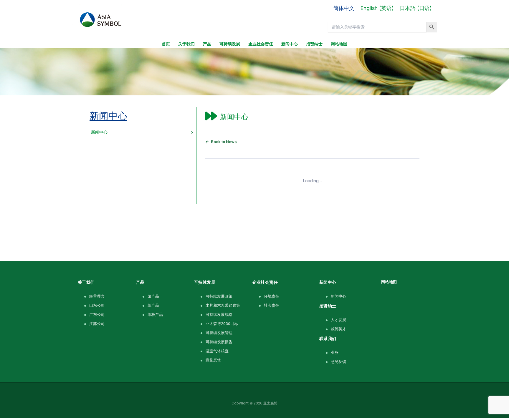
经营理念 (97, 296)
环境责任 (271, 296)
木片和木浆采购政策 (223, 305)
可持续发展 (229, 44)
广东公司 (97, 314)
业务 (334, 352)
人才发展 (338, 319)
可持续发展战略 (219, 314)
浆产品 (153, 296)
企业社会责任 (260, 44)
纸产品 (153, 305)
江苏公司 (97, 323)
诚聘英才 (338, 328)
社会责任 (271, 305)
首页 (166, 44)
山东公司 (97, 305)
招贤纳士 (314, 44)
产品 (207, 44)
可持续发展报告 (219, 341)
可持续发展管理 (219, 332)
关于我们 (186, 44)
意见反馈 (213, 360)
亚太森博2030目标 (222, 323)
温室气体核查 (217, 351)
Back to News (224, 142)
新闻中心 (289, 44)
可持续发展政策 (219, 296)
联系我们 (327, 338)
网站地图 (339, 44)
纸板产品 (155, 314)
